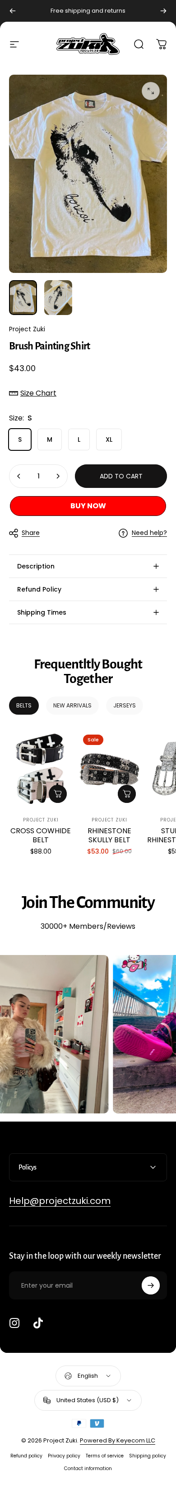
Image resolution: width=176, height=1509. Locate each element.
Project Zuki (27, 329)
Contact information (88, 1468)
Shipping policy (147, 1455)
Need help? (149, 533)
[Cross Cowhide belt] (40, 768)
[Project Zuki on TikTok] (37, 1323)
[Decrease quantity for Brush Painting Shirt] (18, 476)
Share (31, 532)
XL (109, 439)
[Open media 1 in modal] (151, 91)
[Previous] (13, 11)
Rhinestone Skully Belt (109, 835)
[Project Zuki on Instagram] (14, 1323)
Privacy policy (64, 1455)
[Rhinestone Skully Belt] (109, 768)
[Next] (163, 11)
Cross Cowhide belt (40, 835)
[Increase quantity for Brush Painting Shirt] (57, 476)
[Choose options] (58, 794)
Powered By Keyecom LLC (117, 1440)
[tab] (24, 706)
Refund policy (26, 1455)
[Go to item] (23, 297)
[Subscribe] (151, 1285)
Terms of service (105, 1455)
